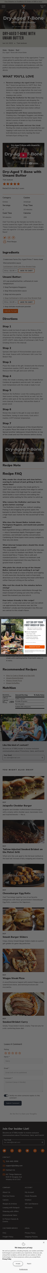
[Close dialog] (44, 620)
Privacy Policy (6, 1259)
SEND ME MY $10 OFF (34, 646)
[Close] (44, 1242)
